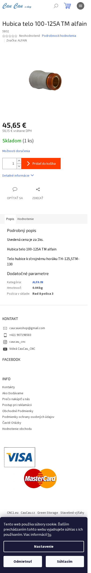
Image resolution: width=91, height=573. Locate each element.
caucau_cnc (17, 341)
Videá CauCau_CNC (22, 348)
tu (49, 534)
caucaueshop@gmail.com (27, 328)
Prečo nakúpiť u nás (16, 399)
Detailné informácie (15, 175)
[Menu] (80, 6)
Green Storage (47, 512)
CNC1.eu (12, 512)
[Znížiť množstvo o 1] (19, 166)
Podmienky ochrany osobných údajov (28, 417)
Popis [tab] (10, 219)
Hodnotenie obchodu (17, 429)
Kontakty (8, 387)
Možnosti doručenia (16, 151)
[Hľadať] (56, 6)
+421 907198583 (20, 335)
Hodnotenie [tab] (26, 219)
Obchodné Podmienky (17, 411)
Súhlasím (65, 561)
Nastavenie (43, 546)
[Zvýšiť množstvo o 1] (19, 161)
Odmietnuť (23, 561)
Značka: (16, 40)
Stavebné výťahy (72, 512)
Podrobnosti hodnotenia (59, 36)
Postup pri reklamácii (17, 405)
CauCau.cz (28, 512)
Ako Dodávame (12, 393)
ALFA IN (37, 282)
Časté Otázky (11, 422)
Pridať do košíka (44, 163)
